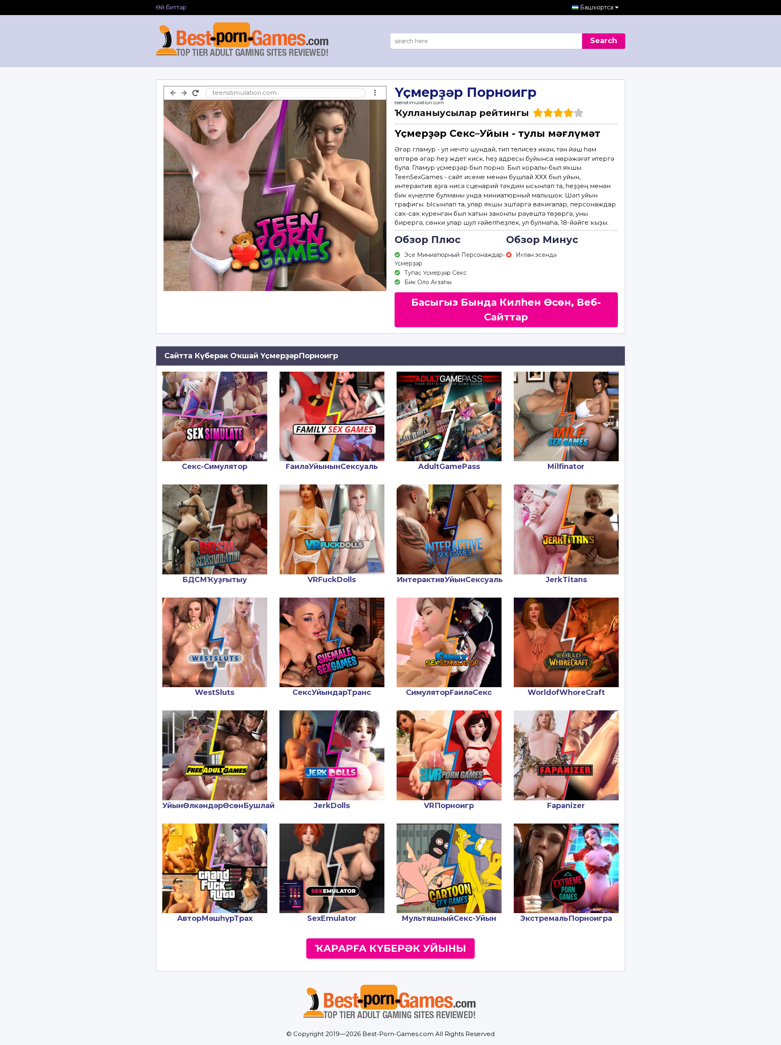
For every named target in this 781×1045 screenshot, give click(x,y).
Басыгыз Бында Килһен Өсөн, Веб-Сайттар (506, 309)
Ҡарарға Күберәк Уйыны (390, 948)
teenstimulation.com (419, 102)
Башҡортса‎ (597, 7)
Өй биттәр (171, 7)
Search (603, 40)
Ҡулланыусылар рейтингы (462, 112)
